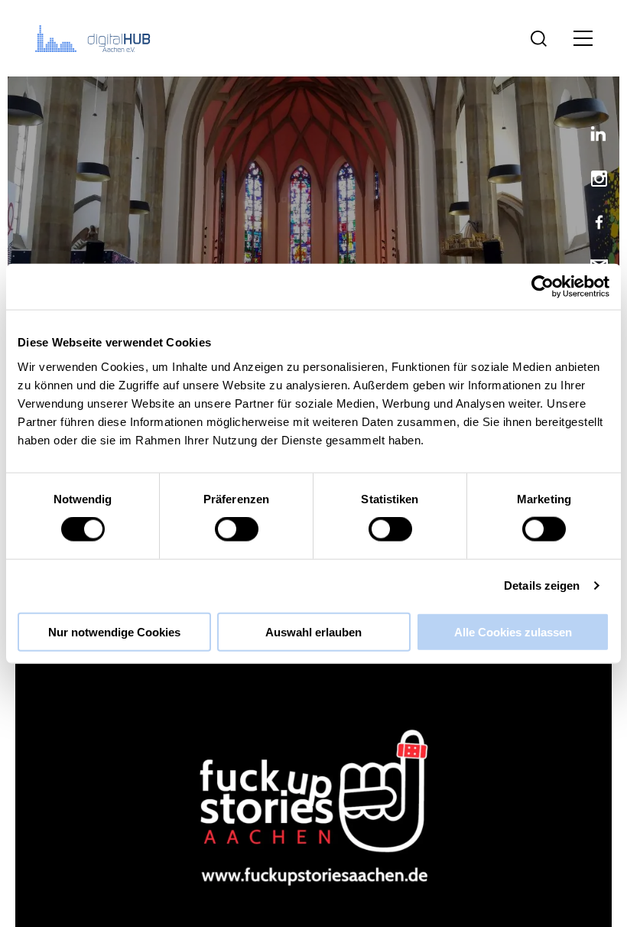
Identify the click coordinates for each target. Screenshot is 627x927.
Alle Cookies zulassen (513, 631)
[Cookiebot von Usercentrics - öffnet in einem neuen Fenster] (542, 286)
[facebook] (592, 224)
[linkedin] (592, 136)
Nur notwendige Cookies (114, 631)
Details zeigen (542, 585)
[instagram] (592, 180)
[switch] (236, 529)
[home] (95, 38)
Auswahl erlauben (313, 631)
